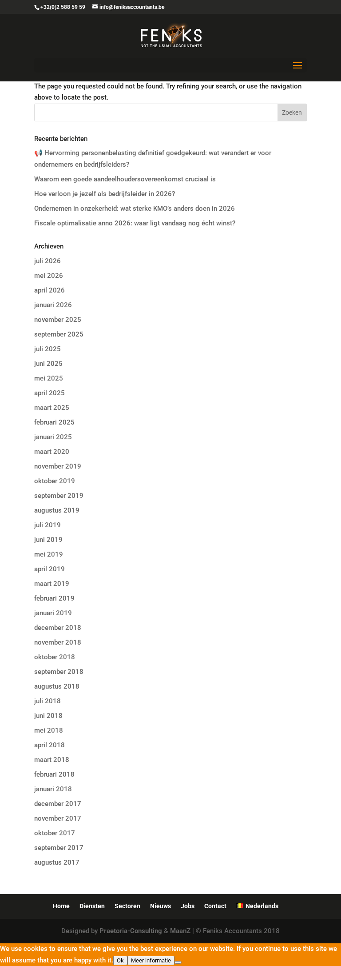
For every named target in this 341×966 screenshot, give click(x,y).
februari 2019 (54, 598)
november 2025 (57, 320)
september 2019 (58, 496)
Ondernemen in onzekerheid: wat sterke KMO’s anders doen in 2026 (134, 208)
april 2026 (49, 290)
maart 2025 (51, 408)
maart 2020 (51, 452)
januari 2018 (53, 789)
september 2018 (58, 672)
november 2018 (57, 642)
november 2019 (57, 466)
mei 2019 (48, 554)
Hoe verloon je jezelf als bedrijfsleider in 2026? (104, 194)
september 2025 (58, 334)
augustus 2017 (56, 862)
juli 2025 (47, 349)
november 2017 (57, 818)
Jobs (187, 906)
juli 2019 (47, 525)
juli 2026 (47, 261)
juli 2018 (47, 701)
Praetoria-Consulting (130, 931)
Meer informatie (151, 960)
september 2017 (58, 848)
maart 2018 (51, 760)
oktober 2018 (54, 657)
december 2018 (57, 628)
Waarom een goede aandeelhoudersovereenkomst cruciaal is (125, 179)
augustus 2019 (56, 510)
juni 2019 (48, 540)
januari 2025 (53, 437)
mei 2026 (48, 276)
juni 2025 (48, 364)
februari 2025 (54, 422)
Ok (120, 960)
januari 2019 (53, 613)
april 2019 (49, 569)
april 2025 (49, 393)
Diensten (92, 906)
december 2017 (57, 804)
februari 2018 (54, 774)
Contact (215, 906)
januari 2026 (53, 305)
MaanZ (180, 931)
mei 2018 (48, 730)
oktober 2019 (54, 481)
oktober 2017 (54, 833)
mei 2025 (48, 378)
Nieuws (160, 906)
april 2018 (49, 745)
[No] (178, 962)
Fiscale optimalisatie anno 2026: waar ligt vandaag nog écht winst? (134, 223)
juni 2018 (48, 716)
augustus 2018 (56, 686)
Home (61, 906)
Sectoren (127, 906)
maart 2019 (51, 584)
